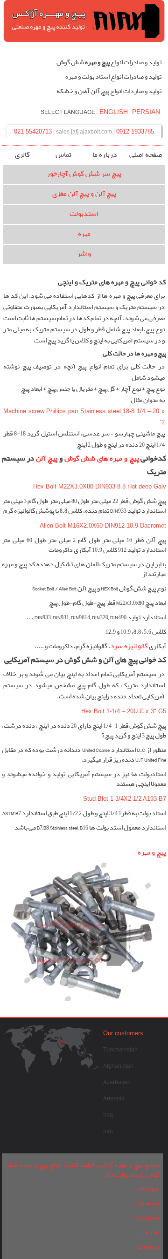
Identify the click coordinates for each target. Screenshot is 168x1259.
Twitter (151, 1232)
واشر (84, 254)
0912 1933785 (135, 131)
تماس (63, 155)
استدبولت (84, 214)
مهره (84, 234)
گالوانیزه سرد (129, 646)
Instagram (146, 1218)
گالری (22, 155)
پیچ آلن (46, 459)
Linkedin (149, 1247)
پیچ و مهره (152, 853)
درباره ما (104, 155)
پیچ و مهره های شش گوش (101, 459)
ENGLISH (113, 111)
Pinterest (148, 1204)
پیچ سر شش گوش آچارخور (84, 174)
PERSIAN (146, 111)
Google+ (148, 1189)
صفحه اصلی (145, 155)
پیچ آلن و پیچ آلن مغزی (84, 194)
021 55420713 (33, 131)
